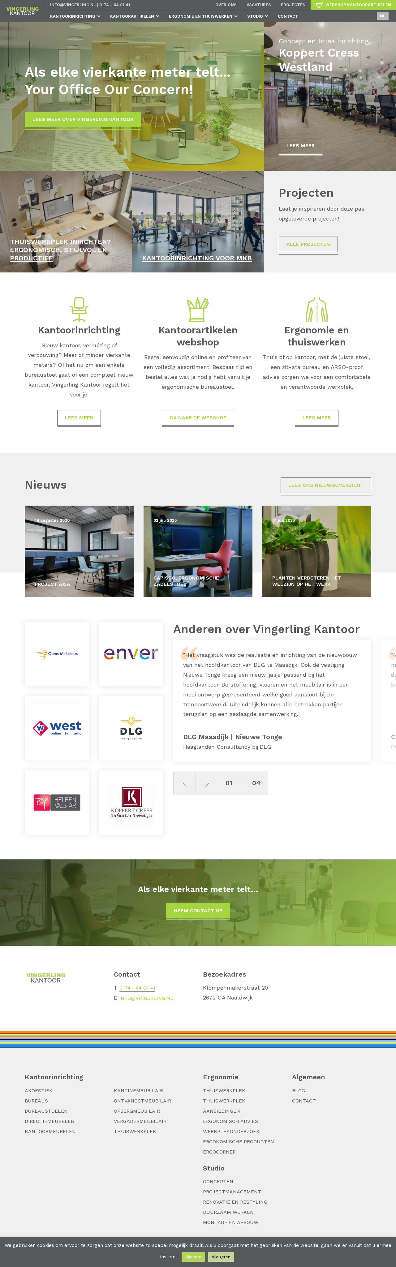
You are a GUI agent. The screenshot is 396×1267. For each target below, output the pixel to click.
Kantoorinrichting (72, 16)
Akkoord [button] (193, 1257)
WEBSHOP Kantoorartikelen (358, 4)
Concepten (218, 1181)
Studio (255, 16)
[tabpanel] (272, 701)
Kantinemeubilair (138, 1091)
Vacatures (259, 4)
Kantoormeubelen (50, 1131)
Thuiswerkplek (135, 1131)
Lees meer (300, 145)
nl (382, 16)
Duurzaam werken (228, 1212)
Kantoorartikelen (132, 16)
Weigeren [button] (221, 1257)
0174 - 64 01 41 (114, 4)
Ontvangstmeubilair (142, 1101)
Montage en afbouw (230, 1222)
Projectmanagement (232, 1192)
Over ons (226, 4)
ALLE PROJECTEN (308, 244)
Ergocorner (219, 1152)
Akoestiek (39, 1091)
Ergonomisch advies (230, 1121)
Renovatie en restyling (235, 1202)
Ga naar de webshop (198, 418)
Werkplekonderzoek (231, 1131)
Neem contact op (198, 911)
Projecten (293, 4)
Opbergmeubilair (137, 1111)
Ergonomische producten (238, 1142)
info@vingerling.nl (73, 4)
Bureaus (36, 1101)
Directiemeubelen (50, 1121)
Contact (288, 16)
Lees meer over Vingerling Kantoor (82, 119)
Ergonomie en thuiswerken (200, 16)
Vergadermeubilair (140, 1121)
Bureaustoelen (46, 1111)
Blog (298, 1091)
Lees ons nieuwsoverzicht (326, 485)
